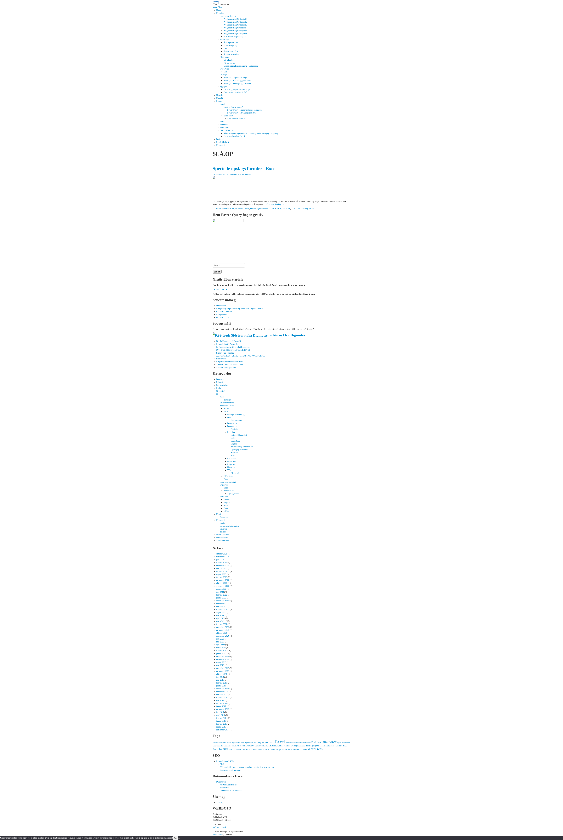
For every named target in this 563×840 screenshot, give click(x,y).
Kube (233, 438)
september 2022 (222, 586)
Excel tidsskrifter (223, 142)
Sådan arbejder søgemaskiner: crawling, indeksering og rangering (251, 133)
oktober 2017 (221, 694)
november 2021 (222, 604)
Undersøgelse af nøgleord (234, 136)
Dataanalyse (232, 423)
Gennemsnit (346, 742)
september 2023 (222, 571)
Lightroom (224, 57)
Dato (238, 742)
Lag (225, 48)
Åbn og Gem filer (231, 42)
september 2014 (222, 730)
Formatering (300, 742)
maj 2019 (220, 665)
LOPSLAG (296, 209)
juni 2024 (220, 560)
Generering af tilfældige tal (231, 791)
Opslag (305, 209)
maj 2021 (220, 615)
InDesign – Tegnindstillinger (235, 78)
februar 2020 (221, 651)
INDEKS (286, 209)
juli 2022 (220, 592)
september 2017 (222, 697)
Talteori (223, 532)
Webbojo (216, 1)
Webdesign (276, 749)
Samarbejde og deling (225, 353)
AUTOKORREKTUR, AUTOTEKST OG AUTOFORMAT (241, 356)
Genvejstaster (218, 746)
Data (229, 417)
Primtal (331, 746)
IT (233, 209)
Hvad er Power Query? (233, 107)
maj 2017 (220, 700)
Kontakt (219, 98)
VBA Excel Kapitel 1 (236, 119)
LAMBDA (235, 441)
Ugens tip (231, 467)
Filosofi (219, 382)
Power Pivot (232, 461)
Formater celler (290, 742)
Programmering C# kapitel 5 (235, 31)
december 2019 (222, 656)
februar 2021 (221, 624)
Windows (224, 124)
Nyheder (219, 95)
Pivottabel (231, 458)
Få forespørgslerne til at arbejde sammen (233, 347)
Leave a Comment (243, 174)
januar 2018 (221, 686)
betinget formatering (220, 742)
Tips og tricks (233, 494)
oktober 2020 (221, 633)
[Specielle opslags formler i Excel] (249, 188)
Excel (222, 104)
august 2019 (221, 662)
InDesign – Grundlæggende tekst (237, 80)
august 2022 (221, 589)
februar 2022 (221, 595)
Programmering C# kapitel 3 (235, 25)
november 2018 (222, 671)
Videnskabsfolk (222, 541)
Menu (215, 7)
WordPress (224, 69)
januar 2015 (221, 727)
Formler (308, 742)
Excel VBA (228, 116)
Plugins (227, 502)
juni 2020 (220, 639)
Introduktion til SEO (228, 130)
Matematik (220, 145)
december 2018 (222, 668)
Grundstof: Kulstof (224, 311)
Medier (226, 499)
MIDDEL (287, 746)
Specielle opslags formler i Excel (245, 168)
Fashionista (217, 835)
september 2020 (222, 636)
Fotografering (222, 385)
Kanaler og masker (231, 54)
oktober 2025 (221, 554)
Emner (219, 101)
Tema (226, 508)
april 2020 (220, 645)
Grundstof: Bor (222, 317)
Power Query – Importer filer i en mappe (244, 110)
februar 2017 (221, 703)
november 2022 (222, 580)
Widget (226, 511)
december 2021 (222, 601)
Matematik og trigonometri (242, 447)
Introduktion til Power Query (228, 344)
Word (222, 122)
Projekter (231, 464)
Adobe (222, 397)
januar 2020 (221, 653)
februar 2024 (221, 563)
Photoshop (224, 39)
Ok (175, 838)
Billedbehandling (227, 403)
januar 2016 (221, 721)
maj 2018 (220, 680)
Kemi (218, 514)
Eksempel (235, 473)
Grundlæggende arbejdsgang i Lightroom (241, 66)
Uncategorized (222, 538)
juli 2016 (220, 712)
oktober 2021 (221, 607)
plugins (315, 746)
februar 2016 (221, 718)
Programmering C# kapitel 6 (235, 34)
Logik (222, 523)
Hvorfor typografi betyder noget (237, 89)
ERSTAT (271, 742)
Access (226, 409)
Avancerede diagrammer (226, 367)
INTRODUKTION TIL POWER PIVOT (233, 350)
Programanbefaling (228, 482)
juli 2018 (220, 677)
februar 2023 (221, 577)
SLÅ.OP (312, 209)
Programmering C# (228, 16)
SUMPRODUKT (235, 749)
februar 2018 (221, 683)
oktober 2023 (221, 568)
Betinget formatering (236, 414)
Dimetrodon (221, 306)
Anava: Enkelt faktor (228, 785)
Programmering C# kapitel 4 (235, 28)
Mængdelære (221, 314)
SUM (225, 749)
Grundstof (220, 391)
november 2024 (222, 557)
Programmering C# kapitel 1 (235, 19)
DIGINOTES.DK (220, 289)
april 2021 (220, 618)
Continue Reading (275, 204)
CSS (225, 72)
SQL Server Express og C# (235, 36)
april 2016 (220, 715)
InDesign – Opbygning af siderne (237, 83)
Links (257, 746)
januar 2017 (221, 706)
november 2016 (222, 709)
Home (218, 10)
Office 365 (228, 476)
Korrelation (224, 788)
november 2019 (222, 659)
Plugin (309, 746)
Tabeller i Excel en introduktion (229, 365)
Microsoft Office (242, 209)
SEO (226, 505)
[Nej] (179, 838)
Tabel (243, 749)
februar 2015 (221, 724)
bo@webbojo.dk (219, 827)
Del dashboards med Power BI (228, 341)
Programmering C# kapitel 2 (235, 22)
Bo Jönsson (231, 174)
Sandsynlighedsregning (229, 526)
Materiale (220, 13)
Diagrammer (232, 426)
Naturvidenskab (222, 535)
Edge (226, 488)
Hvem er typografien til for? (235, 92)
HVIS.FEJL (277, 209)
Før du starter (229, 63)
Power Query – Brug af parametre (241, 113)
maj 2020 (220, 642)
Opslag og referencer (259, 209)
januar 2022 (221, 598)
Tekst (233, 455)
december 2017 (222, 689)
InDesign (223, 75)
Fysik (218, 388)
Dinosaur (220, 379)
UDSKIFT (266, 749)
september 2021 (222, 609)
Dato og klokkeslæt (239, 435)
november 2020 (222, 630)
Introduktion (229, 60)
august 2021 (221, 612)
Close (220, 7)
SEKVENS (339, 746)
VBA (229, 470)
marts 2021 (220, 621)
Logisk (234, 444)
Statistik (234, 429)
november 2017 (222, 692)
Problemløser (236, 420)
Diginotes (220, 139)
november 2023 (222, 565)
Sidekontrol (221, 359)
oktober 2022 (221, 583)
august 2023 (221, 574)
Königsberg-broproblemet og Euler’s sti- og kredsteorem (239, 309)
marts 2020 (220, 648)
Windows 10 (229, 491)
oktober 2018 (221, 674)
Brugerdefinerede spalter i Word (229, 362)
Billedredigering (230, 45)
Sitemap (219, 802)
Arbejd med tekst (231, 51)
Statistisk (234, 453)
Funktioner (226, 209)
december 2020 (222, 627)
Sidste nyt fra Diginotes (287, 335)
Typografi (224, 86)
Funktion (316, 742)
